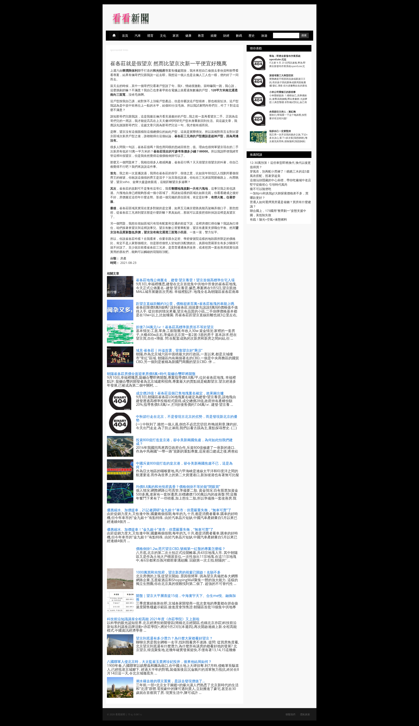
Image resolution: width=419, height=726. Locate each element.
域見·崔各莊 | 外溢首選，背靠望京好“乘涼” (169, 350)
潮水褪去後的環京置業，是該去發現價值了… (170, 681)
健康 (188, 35)
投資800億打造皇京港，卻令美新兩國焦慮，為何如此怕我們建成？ (184, 441)
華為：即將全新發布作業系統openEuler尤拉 (285, 57)
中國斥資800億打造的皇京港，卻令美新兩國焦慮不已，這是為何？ (184, 465)
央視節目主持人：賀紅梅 (282, 111)
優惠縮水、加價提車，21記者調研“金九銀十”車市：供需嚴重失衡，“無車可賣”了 (169, 510)
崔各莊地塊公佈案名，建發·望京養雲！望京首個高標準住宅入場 (185, 280)
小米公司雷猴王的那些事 (282, 91)
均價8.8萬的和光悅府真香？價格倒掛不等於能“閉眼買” (178, 486)
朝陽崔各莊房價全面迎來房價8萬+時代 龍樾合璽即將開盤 (151, 373)
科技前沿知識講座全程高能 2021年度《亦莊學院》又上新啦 (153, 619)
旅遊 (264, 35)
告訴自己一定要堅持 (280, 131)
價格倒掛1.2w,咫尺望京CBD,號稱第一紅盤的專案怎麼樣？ (180, 548)
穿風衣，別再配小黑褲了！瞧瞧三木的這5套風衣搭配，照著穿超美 (280, 173)
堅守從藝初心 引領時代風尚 (268, 184)
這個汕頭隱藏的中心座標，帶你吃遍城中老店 (280, 180)
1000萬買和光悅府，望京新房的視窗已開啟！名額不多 (178, 572)
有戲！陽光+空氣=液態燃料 (268, 219)
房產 (123, 258)
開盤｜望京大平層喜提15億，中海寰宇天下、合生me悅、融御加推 (186, 597)
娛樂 (214, 35)
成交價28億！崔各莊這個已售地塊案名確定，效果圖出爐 (180, 393)
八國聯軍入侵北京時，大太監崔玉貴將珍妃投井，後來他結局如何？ (159, 661)
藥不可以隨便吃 (260, 189)
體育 (150, 35)
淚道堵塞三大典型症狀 (281, 75)
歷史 (252, 35)
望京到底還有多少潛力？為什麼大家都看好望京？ (174, 638)
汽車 (138, 35)
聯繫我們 (290, 714)
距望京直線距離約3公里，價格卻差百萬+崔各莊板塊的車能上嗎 (185, 303)
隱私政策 (305, 714)
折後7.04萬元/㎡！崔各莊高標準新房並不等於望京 (175, 327)
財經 (226, 35)
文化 (163, 35)
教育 (201, 35)
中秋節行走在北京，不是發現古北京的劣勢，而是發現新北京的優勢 (186, 418)
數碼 (239, 35)
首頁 (125, 35)
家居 (176, 35)
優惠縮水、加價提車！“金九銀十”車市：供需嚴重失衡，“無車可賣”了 (160, 529)
